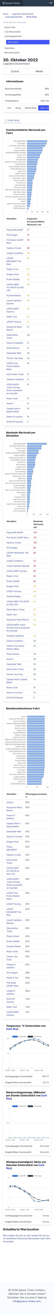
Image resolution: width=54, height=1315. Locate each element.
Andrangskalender (13, 36)
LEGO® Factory (14, 321)
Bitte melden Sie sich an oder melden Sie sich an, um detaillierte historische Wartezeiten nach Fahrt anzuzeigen (26, 1238)
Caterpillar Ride (14, 353)
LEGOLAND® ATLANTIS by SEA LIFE (15, 287)
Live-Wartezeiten (13, 31)
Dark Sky (11, 1028)
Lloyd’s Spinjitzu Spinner (18, 566)
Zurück (15, 71)
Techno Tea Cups (15, 358)
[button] (50, 3)
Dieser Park (10, 27)
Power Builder (13, 279)
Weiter (39, 71)
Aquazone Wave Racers (18, 619)
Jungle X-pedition (15, 253)
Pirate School (13, 348)
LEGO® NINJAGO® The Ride (14, 261)
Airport (10, 403)
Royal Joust (12, 398)
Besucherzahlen (12, 52)
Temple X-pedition (15, 379)
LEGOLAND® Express (17, 571)
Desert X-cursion (14, 416)
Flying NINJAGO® (15, 230)
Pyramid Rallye (14, 295)
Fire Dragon (12, 235)
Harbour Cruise (14, 248)
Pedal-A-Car (12, 269)
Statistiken (10, 48)
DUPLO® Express (15, 421)
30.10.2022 (13, 42)
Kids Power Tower (15, 374)
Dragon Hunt (13, 274)
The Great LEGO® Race (18, 537)
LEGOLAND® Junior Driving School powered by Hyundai (18, 627)
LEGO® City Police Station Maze (13, 366)
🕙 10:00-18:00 (12, 120)
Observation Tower (16, 609)
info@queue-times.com (27, 1301)
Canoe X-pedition (15, 343)
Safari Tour (12, 316)
